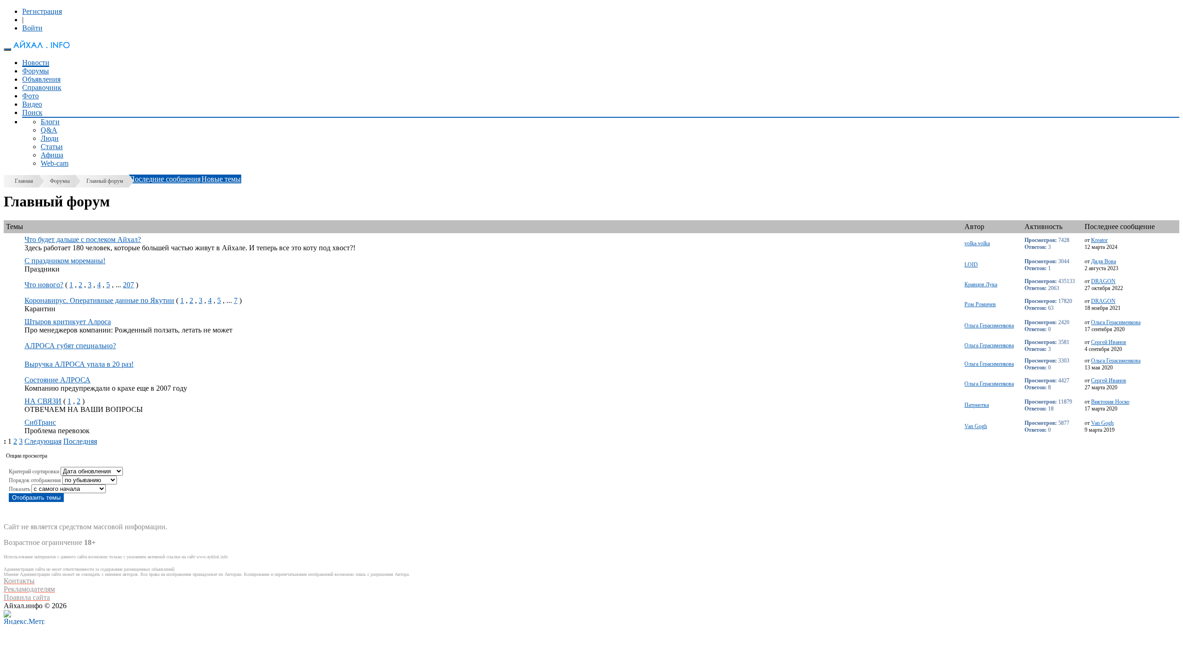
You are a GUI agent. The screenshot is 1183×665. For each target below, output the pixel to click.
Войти (32, 28)
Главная (24, 181)
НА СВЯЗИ (42, 401)
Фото (30, 96)
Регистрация (42, 11)
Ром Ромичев (980, 304)
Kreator (1099, 240)
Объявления (41, 79)
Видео (32, 104)
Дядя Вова (1103, 261)
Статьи (52, 147)
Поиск (32, 112)
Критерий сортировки (34, 471)
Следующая (42, 441)
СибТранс (40, 422)
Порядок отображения (35, 480)
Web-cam (54, 163)
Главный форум (104, 181)
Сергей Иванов (1108, 342)
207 (128, 285)
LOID (971, 264)
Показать (19, 489)
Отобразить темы (36, 497)
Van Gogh (975, 426)
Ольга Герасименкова (989, 325)
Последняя (80, 441)
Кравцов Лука (980, 284)
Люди (50, 138)
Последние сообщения (165, 179)
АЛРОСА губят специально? (70, 346)
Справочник (41, 87)
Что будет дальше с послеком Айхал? (82, 239)
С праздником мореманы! (64, 261)
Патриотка (976, 405)
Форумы (35, 71)
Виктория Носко (1110, 402)
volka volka (977, 243)
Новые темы (221, 179)
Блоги (50, 122)
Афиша (52, 155)
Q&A (49, 130)
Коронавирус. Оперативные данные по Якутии (99, 300)
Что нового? (43, 285)
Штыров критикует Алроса (67, 322)
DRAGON (1103, 281)
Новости (35, 62)
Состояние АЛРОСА (57, 380)
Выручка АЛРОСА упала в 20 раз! (79, 364)
